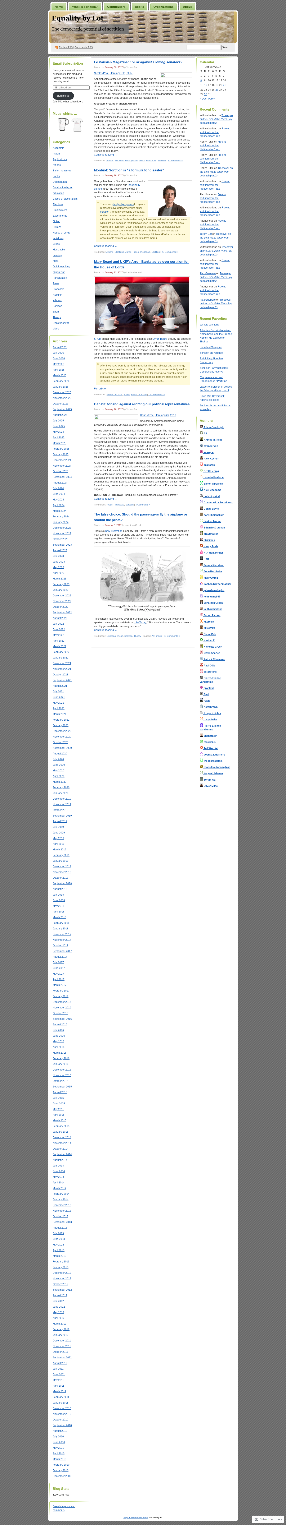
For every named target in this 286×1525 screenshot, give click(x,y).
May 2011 (58, 1380)
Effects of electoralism (65, 198)
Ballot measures (62, 170)
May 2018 (58, 906)
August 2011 (60, 1363)
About (187, 6)
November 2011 (62, 1346)
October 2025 (60, 403)
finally (136, 185)
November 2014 (62, 1143)
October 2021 (60, 674)
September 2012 (62, 1289)
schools (57, 300)
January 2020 (60, 793)
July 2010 (58, 1436)
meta (55, 260)
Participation (60, 277)
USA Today (140, 622)
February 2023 (61, 584)
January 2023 (60, 589)
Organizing (59, 272)
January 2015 (60, 1131)
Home (59, 6)
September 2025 (62, 409)
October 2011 (60, 1351)
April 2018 (58, 911)
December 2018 (62, 866)
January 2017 (60, 996)
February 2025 (61, 448)
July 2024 (58, 488)
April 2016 (58, 1047)
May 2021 (58, 702)
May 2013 (58, 1244)
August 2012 (60, 1295)
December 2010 (62, 1408)
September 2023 (62, 544)
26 (216, 89)
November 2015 (62, 1075)
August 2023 (60, 550)
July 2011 (58, 1368)
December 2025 (62, 392)
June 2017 (59, 968)
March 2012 (59, 1323)
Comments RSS (84, 47)
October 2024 (60, 471)
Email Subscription (68, 63)
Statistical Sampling (211, 347)
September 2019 (62, 815)
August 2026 (60, 347)
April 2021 (58, 708)
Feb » (211, 98)
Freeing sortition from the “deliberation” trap (215, 132)
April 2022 (58, 640)
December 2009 (62, 1476)
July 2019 (58, 827)
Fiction (56, 221)
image (159, 636)
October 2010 (60, 1419)
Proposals (58, 289)
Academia (58, 148)
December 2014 (62, 1137)
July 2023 (58, 556)
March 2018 (59, 917)
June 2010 (59, 1442)
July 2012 (58, 1301)
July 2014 (58, 1165)
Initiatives (58, 238)
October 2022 (60, 606)
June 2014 (59, 1171)
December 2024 (62, 460)
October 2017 (60, 945)
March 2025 (59, 443)
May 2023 (58, 567)
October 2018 (60, 877)
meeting (57, 255)
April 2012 (58, 1318)
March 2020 (59, 781)
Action (56, 153)
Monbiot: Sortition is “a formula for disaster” (129, 170)
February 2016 (61, 1058)
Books (139, 6)
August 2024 (60, 482)
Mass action (59, 249)
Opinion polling (61, 266)
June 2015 (59, 1103)
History (57, 227)
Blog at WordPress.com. (136, 1517)
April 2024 (58, 505)
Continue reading (105, 154)
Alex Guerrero (208, 273)
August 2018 (60, 889)
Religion (57, 294)
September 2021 (62, 680)
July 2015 (58, 1097)
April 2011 (58, 1385)
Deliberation (60, 181)
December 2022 (62, 595)
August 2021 (60, 685)
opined (98, 188)
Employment (60, 210)
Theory (57, 317)
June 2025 (59, 426)
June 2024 (59, 494)
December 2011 (62, 1340)
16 (205, 85)
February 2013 (61, 1261)
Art (153, 636)
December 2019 (62, 798)
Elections (58, 204)
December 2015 (62, 1069)
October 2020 (60, 742)
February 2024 (61, 516)
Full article (100, 388)
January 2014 (60, 1199)
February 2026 (61, 381)
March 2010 (59, 1459)
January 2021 (60, 725)
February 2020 (61, 787)
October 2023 (60, 539)
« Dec (203, 98)
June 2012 (59, 1306)
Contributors (116, 6)
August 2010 (60, 1430)
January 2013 (60, 1267)
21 (224, 85)
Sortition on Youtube (211, 352)
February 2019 (61, 855)
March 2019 (59, 849)
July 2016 (58, 1030)
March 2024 (59, 510)
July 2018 (58, 894)
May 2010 (58, 1447)
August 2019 (60, 821)
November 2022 (62, 601)
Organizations (163, 6)
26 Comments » (170, 252)
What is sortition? (85, 6)
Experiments (60, 215)
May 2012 (58, 1312)
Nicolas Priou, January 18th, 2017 (113, 73)
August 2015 (60, 1092)
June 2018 (59, 900)
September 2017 (62, 951)
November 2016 (62, 1007)
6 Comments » (175, 160)
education (58, 193)
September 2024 (62, 477)
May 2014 (58, 1176)
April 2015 (58, 1114)
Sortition (57, 306)
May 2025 (58, 431)
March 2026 (59, 375)
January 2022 (60, 657)
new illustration (113, 531)
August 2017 (60, 956)
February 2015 (61, 1126)
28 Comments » (172, 636)
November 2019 (62, 804)
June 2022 (59, 629)
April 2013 (58, 1250)
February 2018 (61, 922)
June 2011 (59, 1374)
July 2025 (58, 420)
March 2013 (59, 1255)
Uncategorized (61, 323)
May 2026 (58, 364)
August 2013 (60, 1227)
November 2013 (62, 1210)
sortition (104, 211)
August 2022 (60, 618)
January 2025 (60, 454)
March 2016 (59, 1052)
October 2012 (60, 1284)
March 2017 (59, 985)
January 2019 (60, 860)
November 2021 (62, 668)
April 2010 (58, 1453)
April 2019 (58, 843)
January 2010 (60, 1470)
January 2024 (60, 522)
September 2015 (62, 1086)
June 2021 (59, 697)
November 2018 (62, 872)
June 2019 (59, 832)
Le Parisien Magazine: (138, 62)
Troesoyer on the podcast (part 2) (216, 119)
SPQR (97, 338)
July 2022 (58, 623)
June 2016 (59, 1035)
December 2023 (62, 527)
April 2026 (58, 369)
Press (56, 283)
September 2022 (62, 612)
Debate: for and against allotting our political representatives (142, 404)
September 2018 (62, 883)
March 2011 (59, 1391)
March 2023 (59, 578)
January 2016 (60, 1064)
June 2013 (59, 1239)
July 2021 (58, 691)
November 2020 (62, 736)
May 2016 (58, 1041)
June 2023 (59, 561)
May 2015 (58, 1109)
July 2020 (58, 759)
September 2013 (62, 1222)
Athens (57, 164)
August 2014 (60, 1160)
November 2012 (62, 1278)
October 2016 (60, 1013)
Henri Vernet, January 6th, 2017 (158, 415)
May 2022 (58, 635)
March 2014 (59, 1188)
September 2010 (62, 1425)
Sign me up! (63, 95)
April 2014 (58, 1182)
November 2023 (62, 533)
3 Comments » (142, 504)
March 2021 (59, 714)
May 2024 (58, 499)
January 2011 (60, 1402)
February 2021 (61, 719)
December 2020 (62, 731)
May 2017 (58, 973)
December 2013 (62, 1205)
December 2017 (62, 934)
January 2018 (60, 928)
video (56, 328)
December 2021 (62, 663)
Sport (56, 311)
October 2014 (60, 1148)
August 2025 (60, 414)
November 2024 (62, 465)
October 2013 (60, 1216)
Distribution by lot (62, 187)
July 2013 (58, 1233)
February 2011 (61, 1397)
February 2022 (61, 652)
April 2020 (58, 776)
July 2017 (58, 962)
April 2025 (58, 437)
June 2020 (59, 764)
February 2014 (61, 1193)
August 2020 (60, 753)
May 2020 (58, 770)
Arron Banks (160, 338)
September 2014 (62, 1154)
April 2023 (58, 573)
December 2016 (62, 1002)
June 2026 (59, 358)
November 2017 (62, 939)
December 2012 (62, 1272)
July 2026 (58, 352)
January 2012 (60, 1335)
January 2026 (60, 386)
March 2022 (59, 646)
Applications (60, 159)
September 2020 (62, 748)
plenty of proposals (123, 204)
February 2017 (61, 990)
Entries (66, 47)
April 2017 (58, 979)
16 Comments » (156, 394)
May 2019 (58, 838)
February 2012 (61, 1329)
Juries (56, 243)
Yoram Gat (206, 233)
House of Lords (61, 232)
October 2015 (60, 1081)
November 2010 (62, 1414)
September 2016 (62, 1018)
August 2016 (60, 1024)
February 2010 (61, 1464)
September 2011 (62, 1357)
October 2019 (60, 810)
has (131, 185)
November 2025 (62, 398)
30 (205, 94)
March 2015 (59, 1120)
